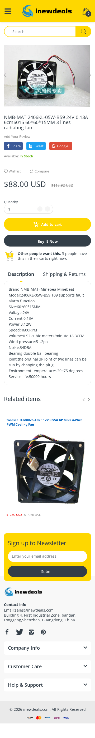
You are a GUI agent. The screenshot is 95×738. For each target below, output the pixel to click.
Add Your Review (17, 136)
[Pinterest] (43, 632)
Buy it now (47, 241)
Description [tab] (21, 274)
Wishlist (15, 171)
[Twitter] (19, 632)
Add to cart (51, 224)
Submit (47, 571)
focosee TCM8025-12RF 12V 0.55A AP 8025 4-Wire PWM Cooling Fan (44, 422)
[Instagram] (31, 632)
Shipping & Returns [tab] (64, 274)
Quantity (11, 201)
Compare (42, 171)
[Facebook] (7, 632)
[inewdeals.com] (47, 10)
